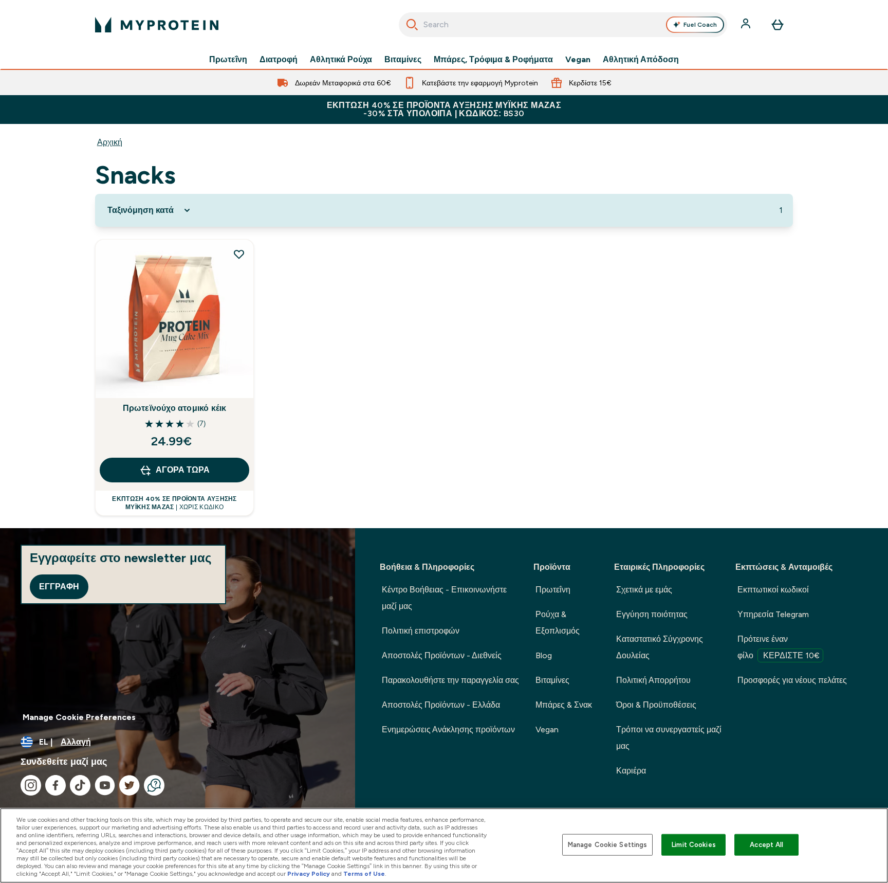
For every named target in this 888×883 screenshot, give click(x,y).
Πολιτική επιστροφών (420, 630)
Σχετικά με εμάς (644, 589)
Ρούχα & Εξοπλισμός (557, 622)
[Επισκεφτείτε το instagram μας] (31, 785)
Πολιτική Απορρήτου (653, 680)
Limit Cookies (694, 845)
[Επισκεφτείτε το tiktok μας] (80, 785)
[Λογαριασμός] (746, 24)
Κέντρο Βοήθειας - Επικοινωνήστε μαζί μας (444, 597)
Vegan (577, 60)
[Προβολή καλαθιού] (777, 24)
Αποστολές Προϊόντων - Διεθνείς (442, 655)
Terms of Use (364, 873)
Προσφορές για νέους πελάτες (792, 680)
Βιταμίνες (402, 60)
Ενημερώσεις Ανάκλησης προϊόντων (448, 729)
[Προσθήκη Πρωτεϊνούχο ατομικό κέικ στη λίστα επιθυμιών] (239, 254)
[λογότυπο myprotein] (156, 24)
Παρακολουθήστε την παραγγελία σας (450, 680)
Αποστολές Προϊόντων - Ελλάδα (441, 704)
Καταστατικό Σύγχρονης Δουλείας (659, 647)
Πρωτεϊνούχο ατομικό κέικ (175, 408)
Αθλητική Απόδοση (641, 60)
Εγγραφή (59, 586)
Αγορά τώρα (183, 469)
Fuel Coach (700, 24)
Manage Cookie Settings (607, 845)
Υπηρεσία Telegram (773, 614)
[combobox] (563, 24)
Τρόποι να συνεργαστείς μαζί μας (668, 737)
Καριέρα (631, 770)
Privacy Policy (308, 873)
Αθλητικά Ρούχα (341, 60)
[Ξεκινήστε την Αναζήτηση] (412, 24)
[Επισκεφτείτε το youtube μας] (105, 785)
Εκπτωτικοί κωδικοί (773, 589)
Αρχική (109, 142)
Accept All (766, 845)
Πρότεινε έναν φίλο (778, 647)
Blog (543, 655)
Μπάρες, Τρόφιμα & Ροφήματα (493, 60)
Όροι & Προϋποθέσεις (656, 704)
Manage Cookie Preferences (79, 717)
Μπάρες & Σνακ (563, 704)
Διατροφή (279, 60)
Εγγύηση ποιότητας (652, 614)
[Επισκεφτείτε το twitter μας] (129, 785)
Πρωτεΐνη (228, 60)
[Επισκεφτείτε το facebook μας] (55, 785)
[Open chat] (154, 785)
